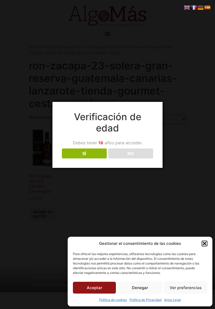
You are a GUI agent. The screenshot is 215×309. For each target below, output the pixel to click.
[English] (187, 7)
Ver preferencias (186, 287)
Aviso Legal (172, 300)
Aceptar (94, 287)
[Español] (207, 7)
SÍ (84, 153)
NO (130, 153)
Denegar (140, 287)
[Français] (194, 7)
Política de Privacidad (146, 300)
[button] (204, 243)
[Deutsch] (200, 7)
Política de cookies (113, 300)
